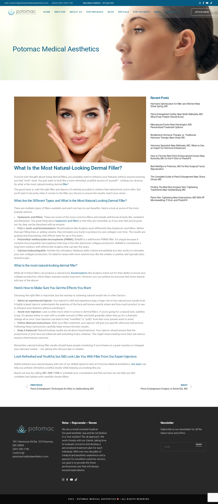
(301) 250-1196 (66, 3)
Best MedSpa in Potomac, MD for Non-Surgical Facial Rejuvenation (178, 167)
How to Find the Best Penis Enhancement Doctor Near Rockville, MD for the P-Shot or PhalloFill (178, 157)
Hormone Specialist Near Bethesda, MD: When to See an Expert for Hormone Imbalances (177, 147)
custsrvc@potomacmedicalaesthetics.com (28, 3)
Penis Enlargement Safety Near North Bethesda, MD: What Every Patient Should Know (177, 115)
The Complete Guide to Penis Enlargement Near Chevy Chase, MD (178, 178)
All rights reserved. (136, 499)
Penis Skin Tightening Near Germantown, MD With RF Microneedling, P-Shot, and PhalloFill (178, 199)
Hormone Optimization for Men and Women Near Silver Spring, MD (175, 105)
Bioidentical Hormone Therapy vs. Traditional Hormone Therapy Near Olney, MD (173, 136)
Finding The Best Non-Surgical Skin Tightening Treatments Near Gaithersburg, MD (174, 188)
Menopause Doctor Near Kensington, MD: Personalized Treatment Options (171, 126)
